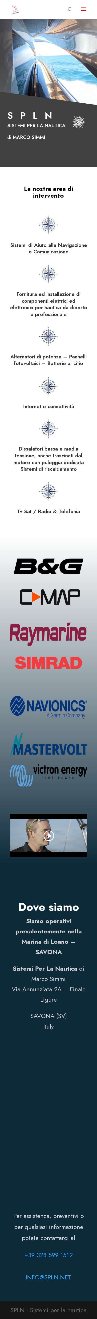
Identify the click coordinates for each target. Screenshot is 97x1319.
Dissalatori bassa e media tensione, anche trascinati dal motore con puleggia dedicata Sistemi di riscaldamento (48, 459)
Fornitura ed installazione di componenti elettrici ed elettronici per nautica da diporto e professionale (48, 304)
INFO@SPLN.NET (48, 1277)
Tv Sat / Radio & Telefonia (48, 511)
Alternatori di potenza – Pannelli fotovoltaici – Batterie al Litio (48, 360)
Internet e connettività (48, 406)
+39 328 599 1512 (48, 1255)
